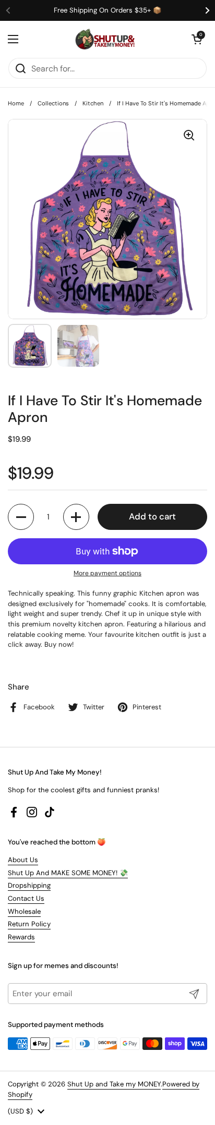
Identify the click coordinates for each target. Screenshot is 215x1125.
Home (16, 103)
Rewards (21, 937)
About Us (23, 859)
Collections (53, 103)
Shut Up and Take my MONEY (114, 1084)
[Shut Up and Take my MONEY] (104, 39)
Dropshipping (29, 885)
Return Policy (29, 924)
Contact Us (26, 898)
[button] (196, 39)
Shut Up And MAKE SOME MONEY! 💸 (68, 872)
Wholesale (24, 911)
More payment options (107, 573)
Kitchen (92, 103)
